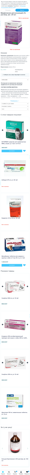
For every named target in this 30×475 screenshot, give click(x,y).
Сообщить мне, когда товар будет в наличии (14, 74)
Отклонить (7, 10)
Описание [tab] (4, 80)
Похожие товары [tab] (6, 106)
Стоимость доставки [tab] (8, 103)
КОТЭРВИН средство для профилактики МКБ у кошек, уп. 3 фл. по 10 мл (14, 142)
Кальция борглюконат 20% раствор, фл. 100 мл (15, 460)
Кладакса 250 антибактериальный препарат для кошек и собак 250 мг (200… (15, 337)
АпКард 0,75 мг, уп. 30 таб (9, 180)
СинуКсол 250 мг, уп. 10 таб (10, 374)
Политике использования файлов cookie (13, 6)
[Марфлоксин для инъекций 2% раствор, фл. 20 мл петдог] (14, 32)
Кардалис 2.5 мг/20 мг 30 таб (11, 218)
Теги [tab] (3, 109)
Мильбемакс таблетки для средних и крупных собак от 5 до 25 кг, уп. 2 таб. (13, 257)
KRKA (16, 71)
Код (2, 69)
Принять (22, 10)
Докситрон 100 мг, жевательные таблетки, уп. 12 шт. (14, 413)
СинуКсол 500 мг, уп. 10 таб (10, 298)
